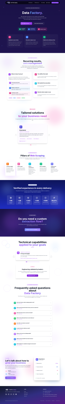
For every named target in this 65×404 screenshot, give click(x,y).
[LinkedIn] (6, 392)
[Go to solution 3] (30, 142)
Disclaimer (53, 398)
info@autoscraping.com (47, 388)
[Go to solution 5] (32, 142)
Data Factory (26, 390)
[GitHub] (13, 392)
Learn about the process (38, 23)
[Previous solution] (16, 133)
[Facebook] (11, 392)
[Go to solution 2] (29, 142)
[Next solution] (49, 133)
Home (25, 388)
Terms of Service (48, 398)
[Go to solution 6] (33, 142)
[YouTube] (16, 392)
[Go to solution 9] (35, 142)
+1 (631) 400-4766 (47, 390)
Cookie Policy (58, 398)
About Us (25, 393)
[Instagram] (9, 392)
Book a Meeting (10, 375)
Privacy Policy (42, 398)
